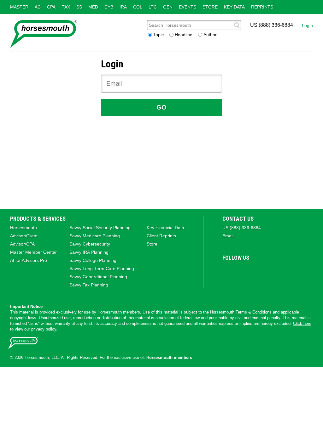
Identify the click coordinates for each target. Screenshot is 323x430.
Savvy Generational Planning (98, 276)
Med (93, 6)
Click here (302, 323)
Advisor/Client (24, 235)
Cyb (108, 6)
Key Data (234, 6)
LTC (153, 6)
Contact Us (238, 218)
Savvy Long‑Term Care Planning (101, 268)
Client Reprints (161, 235)
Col (137, 6)
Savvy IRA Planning (89, 252)
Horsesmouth (23, 227)
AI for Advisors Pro (28, 260)
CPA (51, 6)
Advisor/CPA (22, 243)
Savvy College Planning (92, 260)
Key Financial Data (165, 227)
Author (210, 34)
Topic (158, 34)
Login (307, 25)
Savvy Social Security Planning (100, 227)
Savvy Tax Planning (88, 284)
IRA (123, 6)
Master (19, 6)
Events (187, 6)
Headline (183, 34)
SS (79, 6)
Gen (168, 6)
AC (38, 6)
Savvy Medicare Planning (94, 235)
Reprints (262, 6)
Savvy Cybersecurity (89, 243)
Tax (66, 6)
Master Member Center (33, 252)
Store (210, 6)
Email (227, 235)
